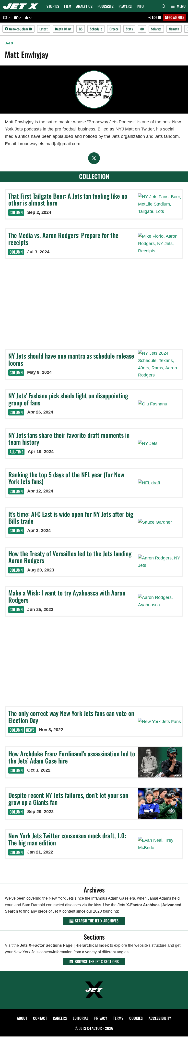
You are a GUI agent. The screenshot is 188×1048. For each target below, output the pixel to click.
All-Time (16, 452)
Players (125, 6)
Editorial (80, 1018)
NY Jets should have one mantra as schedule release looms (71, 359)
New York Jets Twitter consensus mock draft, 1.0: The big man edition (67, 839)
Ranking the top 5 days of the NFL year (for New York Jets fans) (66, 478)
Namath (174, 28)
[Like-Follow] (27, 17)
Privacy (100, 1018)
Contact (40, 1018)
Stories (53, 6)
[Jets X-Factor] (22, 6)
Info (140, 6)
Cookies (136, 1018)
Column (16, 212)
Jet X (9, 43)
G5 (80, 28)
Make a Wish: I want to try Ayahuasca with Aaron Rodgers (66, 596)
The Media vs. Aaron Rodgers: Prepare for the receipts (63, 238)
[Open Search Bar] (163, 6)
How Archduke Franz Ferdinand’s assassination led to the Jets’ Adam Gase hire (71, 757)
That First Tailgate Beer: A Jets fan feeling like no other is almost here (67, 199)
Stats (129, 28)
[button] (178, 6)
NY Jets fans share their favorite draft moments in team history (68, 438)
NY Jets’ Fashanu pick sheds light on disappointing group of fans (68, 399)
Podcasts (105, 6)
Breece (113, 28)
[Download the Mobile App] (6, 17)
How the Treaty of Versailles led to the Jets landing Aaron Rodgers (69, 557)
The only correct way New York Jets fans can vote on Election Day (71, 716)
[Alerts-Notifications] (17, 17)
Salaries (156, 28)
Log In (156, 17)
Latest (43, 28)
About (22, 1018)
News (30, 730)
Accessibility (160, 1018)
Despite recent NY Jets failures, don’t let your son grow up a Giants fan (68, 798)
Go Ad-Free (176, 17)
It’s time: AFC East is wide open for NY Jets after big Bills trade (70, 517)
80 (142, 28)
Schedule (96, 28)
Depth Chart (63, 28)
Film (67, 6)
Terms (118, 1018)
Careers (60, 1018)
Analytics (84, 6)
